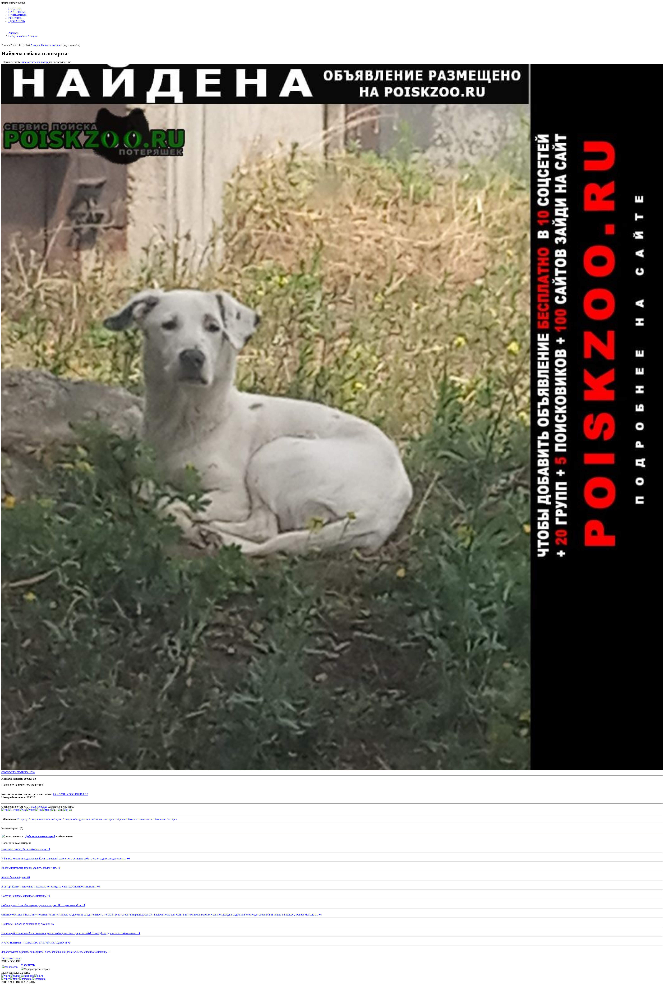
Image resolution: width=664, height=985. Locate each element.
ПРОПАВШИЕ (17, 14)
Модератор (28, 964)
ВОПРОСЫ (15, 18)
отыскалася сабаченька (152, 819)
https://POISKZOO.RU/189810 (70, 794)
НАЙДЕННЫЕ (17, 11)
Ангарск (172, 819)
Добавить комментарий (40, 836)
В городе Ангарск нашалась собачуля (39, 819)
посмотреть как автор (35, 62)
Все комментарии (11, 958)
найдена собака (38, 806)
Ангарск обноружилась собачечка (83, 819)
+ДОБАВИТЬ (16, 21)
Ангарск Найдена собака (45, 45)
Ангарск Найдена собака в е (120, 819)
